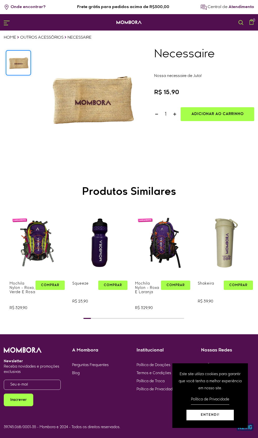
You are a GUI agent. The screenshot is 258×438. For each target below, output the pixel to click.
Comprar (50, 285)
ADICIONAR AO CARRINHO (217, 114)
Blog (76, 373)
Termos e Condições (154, 373)
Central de (230, 7)
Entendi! (210, 415)
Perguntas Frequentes (90, 365)
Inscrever (18, 400)
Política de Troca (151, 381)
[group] (37, 264)
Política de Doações (153, 365)
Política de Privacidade (156, 389)
